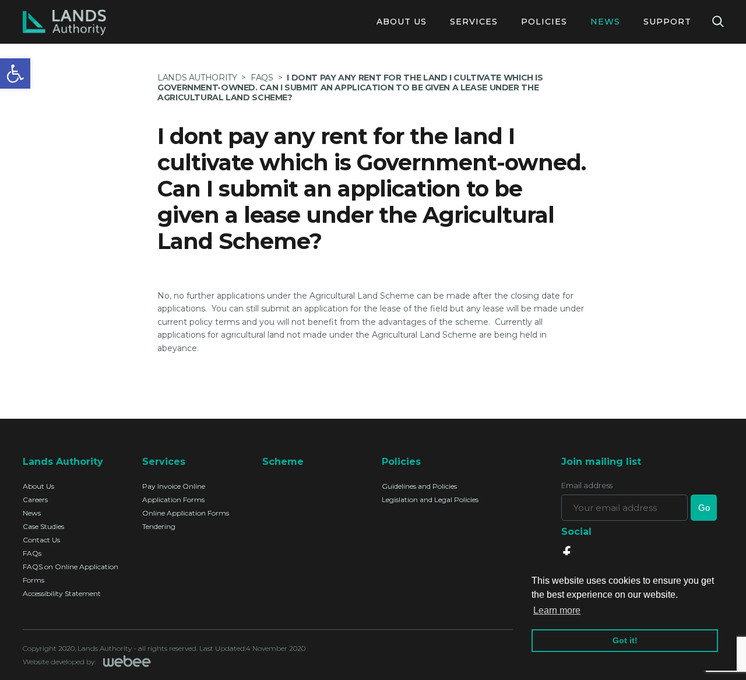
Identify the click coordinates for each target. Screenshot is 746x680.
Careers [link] (35, 499)
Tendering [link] (158, 526)
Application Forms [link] (173, 499)
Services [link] (474, 21)
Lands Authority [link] (197, 77)
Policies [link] (544, 21)
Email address (587, 485)
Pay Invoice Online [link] (173, 486)
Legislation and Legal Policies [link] (430, 499)
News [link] (605, 21)
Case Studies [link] (43, 526)
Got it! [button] (625, 640)
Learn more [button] (556, 610)
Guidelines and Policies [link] (419, 486)
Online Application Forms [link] (185, 513)
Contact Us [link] (41, 539)
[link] (15, 73)
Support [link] (667, 21)
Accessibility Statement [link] (62, 593)
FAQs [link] (32, 553)
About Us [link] (401, 21)
